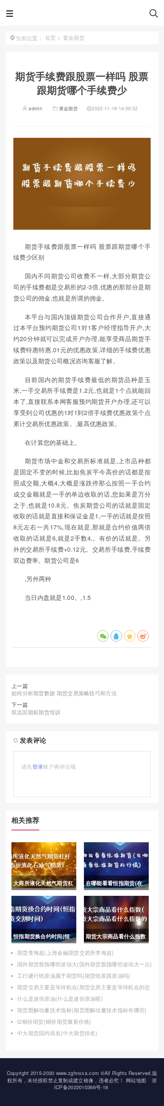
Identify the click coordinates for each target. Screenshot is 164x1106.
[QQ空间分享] (129, 636)
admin (34, 108)
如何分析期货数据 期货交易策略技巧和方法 (64, 693)
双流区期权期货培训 (36, 712)
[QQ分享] (116, 636)
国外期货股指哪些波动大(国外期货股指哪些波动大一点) (84, 964)
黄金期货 (68, 108)
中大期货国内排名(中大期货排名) (57, 1033)
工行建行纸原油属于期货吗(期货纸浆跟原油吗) (73, 975)
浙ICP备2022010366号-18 (105, 1084)
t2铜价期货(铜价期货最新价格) (54, 1021)
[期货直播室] (81, 15)
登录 (37, 766)
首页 (50, 37)
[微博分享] (143, 636)
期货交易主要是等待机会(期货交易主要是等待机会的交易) (83, 990)
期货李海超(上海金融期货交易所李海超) (65, 952)
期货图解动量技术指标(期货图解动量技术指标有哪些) (82, 1010)
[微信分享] (103, 636)
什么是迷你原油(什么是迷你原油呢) (60, 998)
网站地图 (136, 1080)
